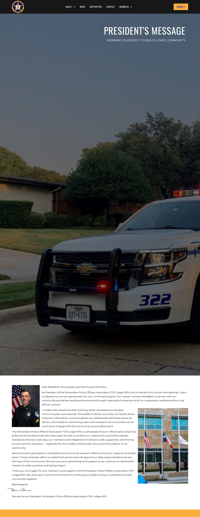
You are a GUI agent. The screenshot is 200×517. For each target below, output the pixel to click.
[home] (18, 7)
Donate (181, 6)
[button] (71, 7)
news (82, 6)
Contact (110, 6)
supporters (96, 6)
